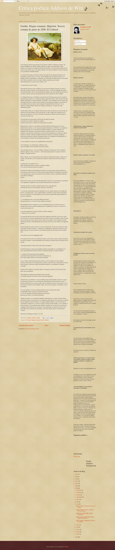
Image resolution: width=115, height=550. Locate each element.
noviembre (79, 492)
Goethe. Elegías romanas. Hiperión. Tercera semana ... (85, 510)
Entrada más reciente (26, 325)
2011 (76, 481)
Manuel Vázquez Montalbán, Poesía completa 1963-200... (85, 517)
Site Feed (77, 456)
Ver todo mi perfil (85, 29)
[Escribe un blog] (48, 318)
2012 (76, 479)
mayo (78, 524)
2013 (76, 476)
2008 (76, 488)
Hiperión (47, 320)
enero (78, 534)
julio (78, 501)
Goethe (42, 320)
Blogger (66, 546)
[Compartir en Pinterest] (53, 318)
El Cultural (28, 320)
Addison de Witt (86, 27)
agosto (78, 499)
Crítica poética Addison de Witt (51, 7)
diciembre (79, 490)
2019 (76, 474)
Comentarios (78, 44)
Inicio (46, 325)
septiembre (79, 497)
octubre (78, 494)
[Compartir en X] (49, 318)
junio (78, 504)
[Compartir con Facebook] (51, 318)
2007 (76, 537)
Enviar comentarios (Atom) (32, 328)
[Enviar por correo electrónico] (46, 318)
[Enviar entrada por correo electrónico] (43, 317)
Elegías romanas (36, 320)
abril (78, 527)
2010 (76, 483)
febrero (78, 531)
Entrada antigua (64, 325)
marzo (78, 529)
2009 (76, 486)
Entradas (77, 41)
